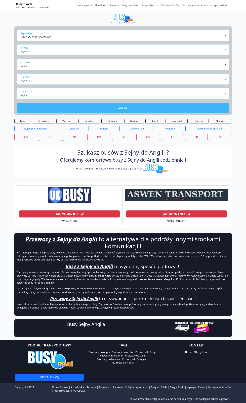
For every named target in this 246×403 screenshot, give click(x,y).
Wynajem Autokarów (219, 387)
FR (196, 137)
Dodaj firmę (49, 377)
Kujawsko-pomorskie (35, 128)
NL (74, 137)
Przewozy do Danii (135, 355)
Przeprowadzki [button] (218, 5)
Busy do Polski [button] (130, 5)
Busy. (32, 5)
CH (148, 137)
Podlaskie (170, 128)
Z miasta (25, 62)
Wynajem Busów (196, 387)
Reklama (114, 5)
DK (99, 137)
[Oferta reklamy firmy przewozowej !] (194, 326)
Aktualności (101, 5)
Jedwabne (89, 121)
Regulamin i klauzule (111, 387)
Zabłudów (112, 121)
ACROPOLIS (79, 390)
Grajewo (134, 121)
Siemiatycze (43, 121)
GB (26, 137)
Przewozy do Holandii (111, 355)
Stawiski (199, 121)
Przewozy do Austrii (123, 352)
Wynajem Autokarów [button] (194, 5)
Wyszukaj (123, 107)
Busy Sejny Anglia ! (87, 324)
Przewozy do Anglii (99, 352)
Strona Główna (60, 387)
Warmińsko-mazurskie (209, 128)
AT (172, 137)
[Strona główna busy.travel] (123, 18)
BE (50, 137)
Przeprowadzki (62, 390)
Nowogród (177, 121)
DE (124, 137)
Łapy (22, 121)
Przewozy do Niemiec (108, 359)
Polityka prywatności (136, 387)
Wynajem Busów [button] (169, 5)
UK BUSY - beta (69, 220)
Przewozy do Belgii (145, 352)
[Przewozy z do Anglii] (69, 195)
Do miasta (26, 91)
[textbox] (122, 50)
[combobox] (124, 35)
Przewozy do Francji (123, 362)
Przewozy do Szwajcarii (135, 359)
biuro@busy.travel (198, 352)
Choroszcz (221, 121)
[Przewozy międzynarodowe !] (155, 168)
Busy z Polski (177, 387)
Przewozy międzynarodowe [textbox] (36, 36)
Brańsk (154, 121)
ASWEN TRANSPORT (176, 220)
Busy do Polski (159, 387)
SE (220, 137)
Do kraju (25, 76)
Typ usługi (26, 33)
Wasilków (66, 121)
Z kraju (24, 47)
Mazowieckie (137, 128)
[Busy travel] (49, 360)
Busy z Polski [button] (149, 5)
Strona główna (84, 5)
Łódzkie (104, 128)
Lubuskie (74, 128)
